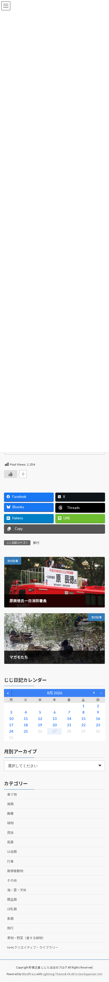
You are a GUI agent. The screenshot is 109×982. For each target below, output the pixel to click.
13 (54, 718)
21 (69, 725)
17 (11, 725)
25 (26, 731)
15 (83, 718)
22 (83, 725)
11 (26, 718)
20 (54, 725)
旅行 (36, 543)
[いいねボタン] (10, 474)
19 (40, 725)
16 (98, 718)
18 (26, 725)
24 (11, 731)
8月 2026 (54, 693)
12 (40, 718)
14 (69, 718)
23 (98, 725)
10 (11, 718)
